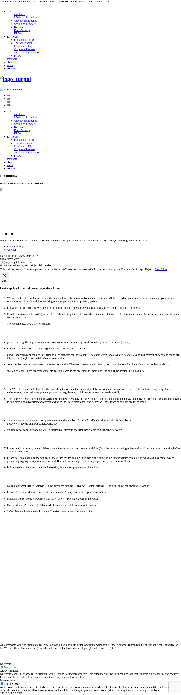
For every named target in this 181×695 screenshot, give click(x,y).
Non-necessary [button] (8, 680)
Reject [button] (148, 269)
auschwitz (19, 14)
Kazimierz (20, 27)
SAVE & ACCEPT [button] (11, 693)
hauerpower (27, 262)
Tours (10, 11)
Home (3, 183)
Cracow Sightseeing (25, 20)
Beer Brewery (22, 30)
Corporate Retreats (24, 49)
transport (12, 58)
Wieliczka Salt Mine (25, 17)
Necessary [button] (5, 663)
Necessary (10, 667)
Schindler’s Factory (25, 23)
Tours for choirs (23, 42)
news (10, 65)
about (10, 62)
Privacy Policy (15, 246)
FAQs (17, 33)
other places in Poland (26, 52)
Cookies (11, 249)
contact (11, 68)
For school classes (24, 39)
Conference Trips (23, 46)
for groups (13, 36)
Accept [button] (139, 269)
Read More (161, 269)
